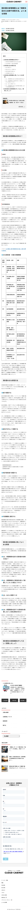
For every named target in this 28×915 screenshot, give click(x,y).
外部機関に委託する (10, 73)
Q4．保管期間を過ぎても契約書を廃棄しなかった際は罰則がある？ (15, 86)
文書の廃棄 (5, 712)
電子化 (4, 725)
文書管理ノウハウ (7, 716)
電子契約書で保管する (10, 71)
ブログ (3, 892)
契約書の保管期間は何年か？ (11, 59)
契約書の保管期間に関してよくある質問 (14, 76)
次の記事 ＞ (23, 700)
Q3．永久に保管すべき (10, 83)
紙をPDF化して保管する (11, 69)
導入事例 (3, 887)
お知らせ (3, 890)
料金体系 (3, 885)
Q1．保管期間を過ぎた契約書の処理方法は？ (15, 79)
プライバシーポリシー (6, 900)
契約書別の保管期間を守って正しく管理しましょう (14, 89)
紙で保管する (8, 67)
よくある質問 (4, 902)
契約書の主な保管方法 (10, 65)
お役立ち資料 (4, 895)
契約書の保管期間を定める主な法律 (13, 61)
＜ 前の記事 (5, 700)
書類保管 (5, 721)
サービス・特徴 (5, 880)
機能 (2, 882)
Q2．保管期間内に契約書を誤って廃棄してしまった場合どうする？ (15, 81)
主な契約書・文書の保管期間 (12, 63)
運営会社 (3, 897)
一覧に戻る (14, 700)
